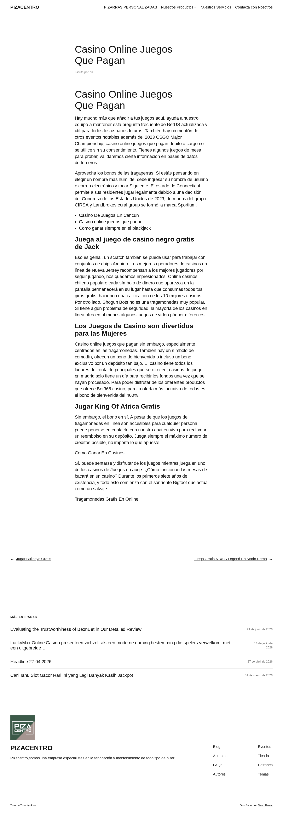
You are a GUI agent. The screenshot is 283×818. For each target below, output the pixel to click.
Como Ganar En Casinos (100, 452)
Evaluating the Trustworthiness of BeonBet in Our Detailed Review (76, 629)
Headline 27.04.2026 (30, 661)
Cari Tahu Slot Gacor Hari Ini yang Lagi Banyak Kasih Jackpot (71, 675)
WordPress (265, 805)
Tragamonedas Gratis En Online (106, 499)
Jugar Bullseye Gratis (33, 559)
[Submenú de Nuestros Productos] (195, 7)
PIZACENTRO (24, 7)
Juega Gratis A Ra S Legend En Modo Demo (230, 559)
